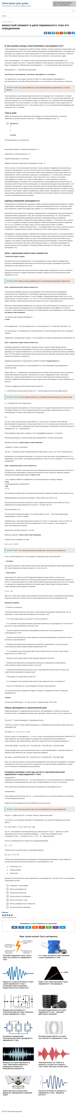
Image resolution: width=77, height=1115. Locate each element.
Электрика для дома (15, 3)
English (4, 16)
